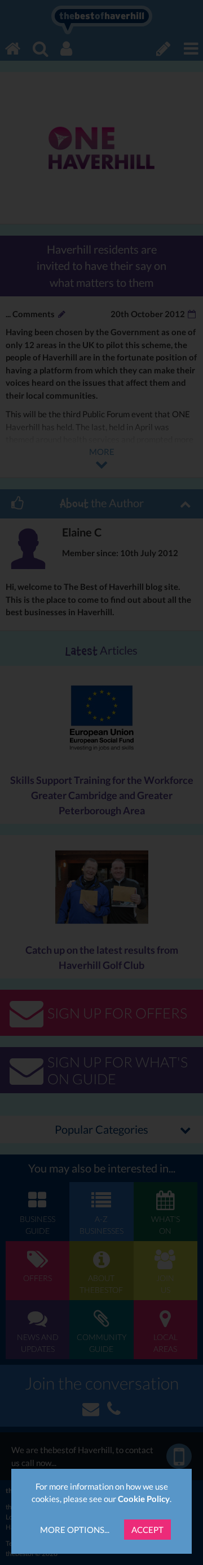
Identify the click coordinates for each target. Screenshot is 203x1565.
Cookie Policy (144, 1499)
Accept (147, 1530)
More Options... (74, 1530)
